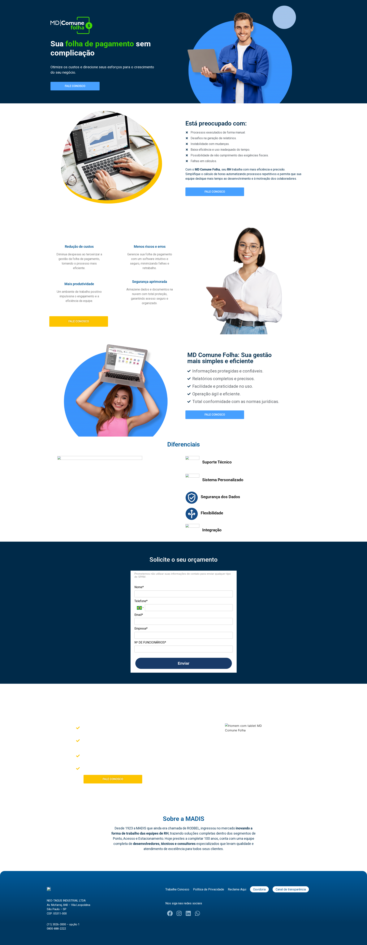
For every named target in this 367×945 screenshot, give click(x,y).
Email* (138, 615)
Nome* (139, 587)
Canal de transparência (291, 889)
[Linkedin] (188, 913)
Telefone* (141, 601)
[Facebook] (170, 913)
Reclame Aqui (237, 889)
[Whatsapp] (197, 913)
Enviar (183, 663)
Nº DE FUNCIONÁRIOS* (150, 642)
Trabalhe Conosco (177, 889)
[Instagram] (179, 913)
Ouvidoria (259, 889)
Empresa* (141, 628)
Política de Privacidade (208, 889)
